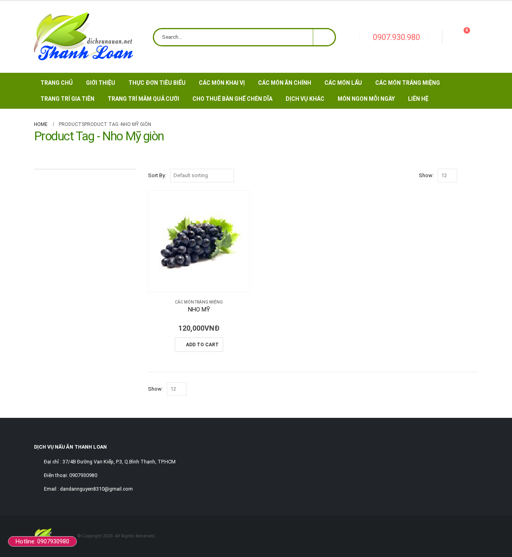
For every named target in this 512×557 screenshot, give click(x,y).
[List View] (474, 176)
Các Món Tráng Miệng (407, 83)
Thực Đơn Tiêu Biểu (157, 83)
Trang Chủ (56, 83)
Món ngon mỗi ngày (366, 99)
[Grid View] (465, 176)
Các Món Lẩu (343, 83)
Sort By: (157, 175)
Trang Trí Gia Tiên (67, 99)
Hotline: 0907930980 (42, 541)
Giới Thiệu (100, 83)
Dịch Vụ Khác (305, 99)
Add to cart (202, 344)
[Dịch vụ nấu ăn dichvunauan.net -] (83, 37)
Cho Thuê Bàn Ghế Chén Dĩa (232, 99)
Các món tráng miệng (199, 302)
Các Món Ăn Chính (284, 83)
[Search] (324, 37)
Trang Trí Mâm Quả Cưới (143, 99)
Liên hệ (418, 99)
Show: (426, 175)
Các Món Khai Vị (222, 83)
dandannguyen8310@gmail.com (96, 489)
